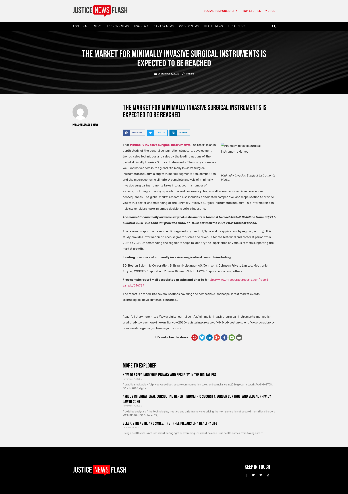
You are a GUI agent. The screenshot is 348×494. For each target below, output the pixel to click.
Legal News (236, 26)
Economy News (118, 26)
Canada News (164, 26)
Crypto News (189, 26)
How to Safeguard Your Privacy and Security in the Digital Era (170, 374)
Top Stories (251, 11)
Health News (213, 26)
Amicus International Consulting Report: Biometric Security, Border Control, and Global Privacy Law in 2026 (197, 399)
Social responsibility (221, 11)
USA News (141, 26)
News (98, 26)
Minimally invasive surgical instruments (160, 145)
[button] (274, 26)
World (270, 11)
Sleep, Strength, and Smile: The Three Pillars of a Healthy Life (170, 423)
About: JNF (80, 26)
